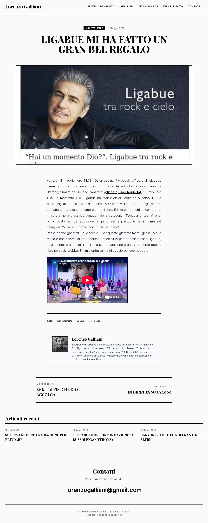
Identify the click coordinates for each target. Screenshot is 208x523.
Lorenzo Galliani (23, 6)
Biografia (107, 6)
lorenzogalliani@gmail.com (104, 490)
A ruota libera (94, 28)
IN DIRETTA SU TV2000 (150, 391)
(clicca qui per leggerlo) (122, 192)
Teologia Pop (148, 6)
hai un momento (64, 321)
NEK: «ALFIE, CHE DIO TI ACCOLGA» (59, 392)
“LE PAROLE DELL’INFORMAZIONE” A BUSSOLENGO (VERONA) (103, 437)
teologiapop (94, 321)
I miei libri (126, 6)
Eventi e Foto (173, 6)
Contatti (195, 6)
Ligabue (80, 321)
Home (92, 6)
